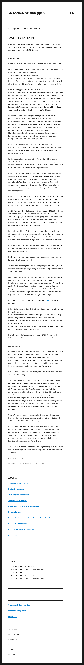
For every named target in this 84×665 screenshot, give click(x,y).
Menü (71, 13)
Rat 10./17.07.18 (21, 38)
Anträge (11, 649)
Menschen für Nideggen (26, 13)
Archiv (10, 644)
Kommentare (13, 634)
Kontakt (11, 655)
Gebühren (31, 464)
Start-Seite (12, 629)
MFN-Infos (12, 639)
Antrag (49, 300)
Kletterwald (40, 464)
